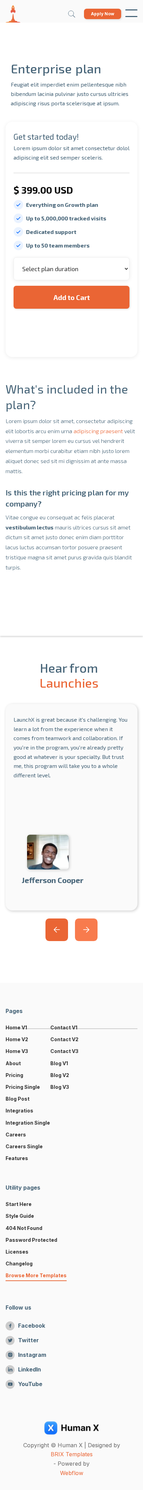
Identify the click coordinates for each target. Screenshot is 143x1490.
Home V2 (17, 1039)
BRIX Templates (72, 1454)
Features (17, 1158)
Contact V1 (63, 1027)
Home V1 (16, 1027)
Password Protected (31, 1240)
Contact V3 (64, 1051)
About (13, 1063)
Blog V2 (59, 1075)
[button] (131, 14)
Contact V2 (64, 1039)
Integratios (19, 1111)
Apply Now (102, 13)
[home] (13, 14)
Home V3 (17, 1051)
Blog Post (18, 1099)
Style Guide (20, 1216)
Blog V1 (59, 1063)
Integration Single (28, 1123)
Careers (16, 1134)
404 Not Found (24, 1228)
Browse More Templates (36, 1275)
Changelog (19, 1263)
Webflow (71, 1472)
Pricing (14, 1075)
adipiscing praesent (98, 431)
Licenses (17, 1252)
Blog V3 (59, 1087)
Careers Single (24, 1146)
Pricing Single (23, 1087)
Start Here (19, 1204)
